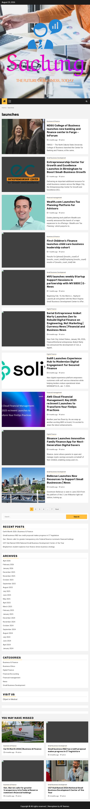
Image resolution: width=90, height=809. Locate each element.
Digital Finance (51, 309)
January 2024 (8, 648)
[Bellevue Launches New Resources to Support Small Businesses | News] (23, 485)
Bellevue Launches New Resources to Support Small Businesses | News (65, 479)
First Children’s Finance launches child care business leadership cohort (65, 244)
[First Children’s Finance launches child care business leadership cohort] (23, 250)
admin (63, 140)
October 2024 (8, 626)
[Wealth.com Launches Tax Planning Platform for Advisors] (23, 212)
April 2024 (7, 645)
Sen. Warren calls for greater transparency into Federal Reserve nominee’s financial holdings (38, 539)
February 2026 (8, 564)
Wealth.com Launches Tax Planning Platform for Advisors (63, 205)
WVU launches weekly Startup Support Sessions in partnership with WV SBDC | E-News (66, 281)
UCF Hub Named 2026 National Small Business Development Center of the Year (33, 543)
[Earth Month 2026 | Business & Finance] (23, 732)
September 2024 (9, 629)
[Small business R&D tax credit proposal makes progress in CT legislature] (67, 732)
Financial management (54, 197)
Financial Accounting (11, 674)
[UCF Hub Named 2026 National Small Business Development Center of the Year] (67, 770)
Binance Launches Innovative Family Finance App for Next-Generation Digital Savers (66, 442)
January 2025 (8, 614)
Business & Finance (53, 121)
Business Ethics (9, 666)
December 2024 (9, 618)
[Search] (86, 101)
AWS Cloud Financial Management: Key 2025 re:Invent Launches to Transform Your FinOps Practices (62, 403)
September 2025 (9, 584)
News (5, 681)
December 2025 (9, 572)
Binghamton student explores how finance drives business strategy (29, 547)
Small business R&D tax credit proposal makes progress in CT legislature (31, 535)
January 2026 (8, 568)
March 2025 (7, 606)
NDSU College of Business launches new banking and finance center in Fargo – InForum (64, 130)
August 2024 (8, 633)
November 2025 (9, 576)
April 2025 (7, 603)
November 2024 (9, 622)
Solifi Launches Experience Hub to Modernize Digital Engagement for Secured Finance (64, 363)
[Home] (4, 101)
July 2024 (6, 637)
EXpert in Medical (10, 699)
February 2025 (8, 610)
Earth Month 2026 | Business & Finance (18, 531)
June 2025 (7, 595)
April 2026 (7, 561)
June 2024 (7, 641)
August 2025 (8, 587)
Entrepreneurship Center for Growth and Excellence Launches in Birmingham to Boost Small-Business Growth (66, 167)
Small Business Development (56, 158)
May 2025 (6, 599)
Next (57, 509)
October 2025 (8, 580)
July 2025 (6, 591)
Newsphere (52, 806)
